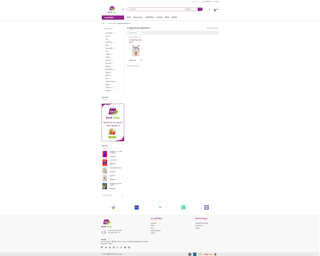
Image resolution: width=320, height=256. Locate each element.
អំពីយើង (167, 17)
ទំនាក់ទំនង (174, 17)
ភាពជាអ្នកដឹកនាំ (110, 33)
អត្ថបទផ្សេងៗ (153, 223)
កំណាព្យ (108, 36)
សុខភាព (108, 78)
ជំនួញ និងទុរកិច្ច (110, 48)
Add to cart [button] (141, 60)
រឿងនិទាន (108, 75)
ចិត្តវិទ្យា (136, 37)
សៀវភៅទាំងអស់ (149, 17)
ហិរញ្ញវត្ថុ (108, 84)
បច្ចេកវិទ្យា (108, 57)
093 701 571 (197, 1)
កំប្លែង (107, 39)
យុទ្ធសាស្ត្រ (108, 72)
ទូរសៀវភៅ (159, 17)
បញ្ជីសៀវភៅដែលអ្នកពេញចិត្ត (201, 223)
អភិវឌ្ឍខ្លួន (109, 90)
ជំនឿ (107, 51)
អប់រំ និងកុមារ (109, 87)
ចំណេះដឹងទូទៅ (131, 37)
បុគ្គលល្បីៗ (108, 60)
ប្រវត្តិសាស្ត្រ (109, 66)
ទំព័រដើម (129, 17)
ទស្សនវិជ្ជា (108, 54)
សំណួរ (152, 228)
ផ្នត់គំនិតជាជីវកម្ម (110, 69)
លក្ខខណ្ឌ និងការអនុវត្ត (155, 230)
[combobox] (155, 9)
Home (103, 23)
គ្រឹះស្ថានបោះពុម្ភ (137, 17)
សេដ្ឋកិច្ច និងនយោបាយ (111, 81)
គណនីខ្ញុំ (216, 1)
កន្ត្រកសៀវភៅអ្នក (207, 1)
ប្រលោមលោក (109, 63)
